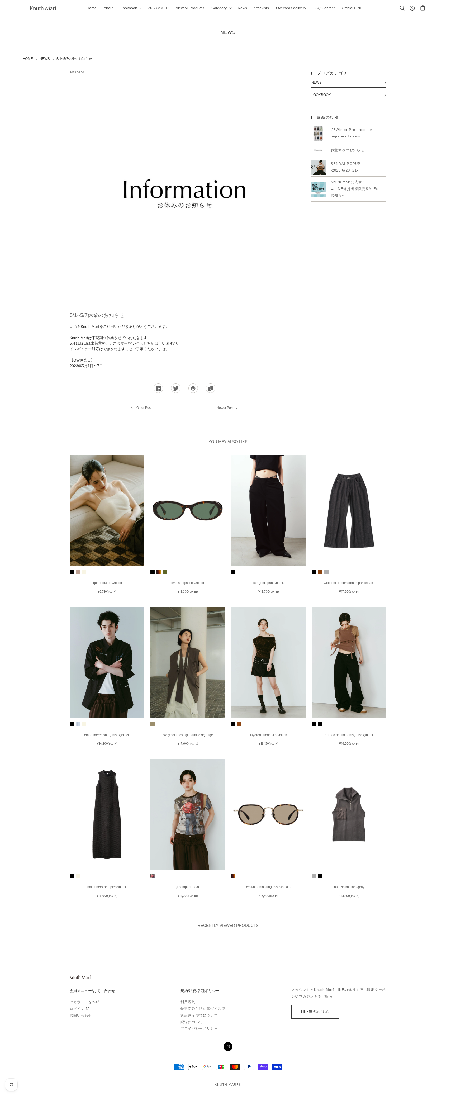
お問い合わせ (81, 1015)
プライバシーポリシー (199, 1029)
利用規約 (188, 1002)
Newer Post (225, 408)
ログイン (77, 1009)
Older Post (143, 408)
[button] (130, 8)
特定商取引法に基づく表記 (202, 1009)
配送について (191, 1022)
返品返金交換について (199, 1015)
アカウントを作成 (84, 1002)
